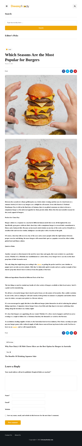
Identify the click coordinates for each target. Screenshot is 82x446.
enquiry (15, 327)
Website (7, 409)
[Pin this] (75, 71)
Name (7, 395)
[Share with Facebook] (63, 71)
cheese (39, 264)
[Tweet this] (67, 71)
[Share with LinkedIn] (71, 71)
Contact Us (8, 435)
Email (7, 402)
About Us (18, 435)
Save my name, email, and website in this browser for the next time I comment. (33, 415)
